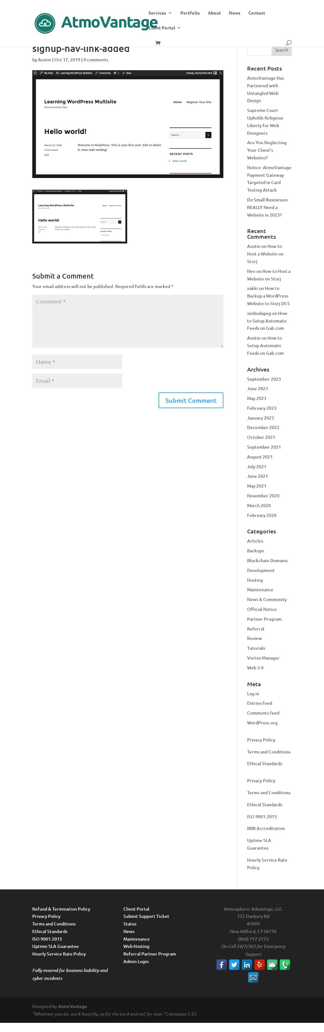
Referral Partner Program (149, 954)
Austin (44, 60)
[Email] (253, 977)
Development (261, 570)
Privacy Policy (261, 740)
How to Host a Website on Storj (265, 253)
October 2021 (261, 437)
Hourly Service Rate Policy (59, 954)
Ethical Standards (264, 763)
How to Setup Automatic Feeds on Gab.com (267, 320)
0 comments (96, 60)
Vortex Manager (263, 658)
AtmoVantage (72, 1006)
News (234, 12)
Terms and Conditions (268, 752)
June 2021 (257, 476)
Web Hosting (136, 946)
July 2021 (256, 467)
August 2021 (260, 457)
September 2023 (264, 379)
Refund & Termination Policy (61, 909)
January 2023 (260, 418)
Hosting (255, 580)
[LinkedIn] (246, 964)
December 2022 (263, 427)
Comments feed (263, 713)
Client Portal (161, 27)
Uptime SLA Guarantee (55, 946)
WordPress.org (262, 723)
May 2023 (256, 398)
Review (254, 638)
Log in (253, 694)
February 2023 (262, 408)
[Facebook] (221, 964)
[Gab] (272, 964)
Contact (256, 12)
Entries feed (259, 703)
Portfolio (190, 12)
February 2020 (262, 515)
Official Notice (262, 609)
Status (129, 924)
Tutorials (256, 648)
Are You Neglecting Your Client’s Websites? (267, 150)
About (214, 12)
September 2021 (264, 447)
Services (157, 12)
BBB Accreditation (266, 828)
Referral (255, 629)
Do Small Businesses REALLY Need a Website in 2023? (267, 207)
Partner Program (264, 619)
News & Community (267, 599)
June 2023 (257, 388)
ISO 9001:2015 (262, 817)
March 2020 (259, 505)
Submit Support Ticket (146, 916)
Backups (255, 551)
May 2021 (256, 486)
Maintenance (260, 590)
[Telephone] (284, 964)
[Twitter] (234, 964)
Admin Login (136, 961)
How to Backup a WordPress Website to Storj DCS (268, 295)
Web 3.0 (255, 668)
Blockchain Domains (267, 560)
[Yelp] (259, 964)
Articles (255, 541)
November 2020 (263, 496)
